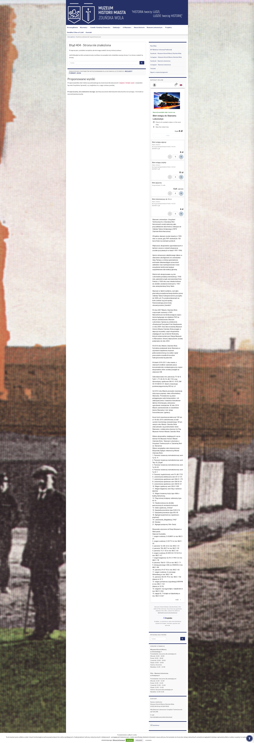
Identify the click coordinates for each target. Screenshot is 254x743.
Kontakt (89, 32)
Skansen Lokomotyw (154, 27)
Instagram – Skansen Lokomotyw (160, 65)
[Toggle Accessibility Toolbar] (249, 738)
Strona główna (72, 27)
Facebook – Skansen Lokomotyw (160, 61)
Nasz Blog (153, 46)
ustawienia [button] (148, 740)
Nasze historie (139, 27)
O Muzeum (127, 27)
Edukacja (116, 27)
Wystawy (83, 27)
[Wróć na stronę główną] (127, 13)
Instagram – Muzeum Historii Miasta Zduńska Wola (166, 57)
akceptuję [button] (130, 740)
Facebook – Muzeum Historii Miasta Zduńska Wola (165, 53)
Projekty (168, 27)
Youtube (153, 68)
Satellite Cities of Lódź (75, 32)
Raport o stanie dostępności (159, 72)
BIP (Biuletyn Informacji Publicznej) (161, 49)
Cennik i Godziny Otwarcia (100, 27)
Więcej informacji (119, 740)
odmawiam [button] (139, 740)
